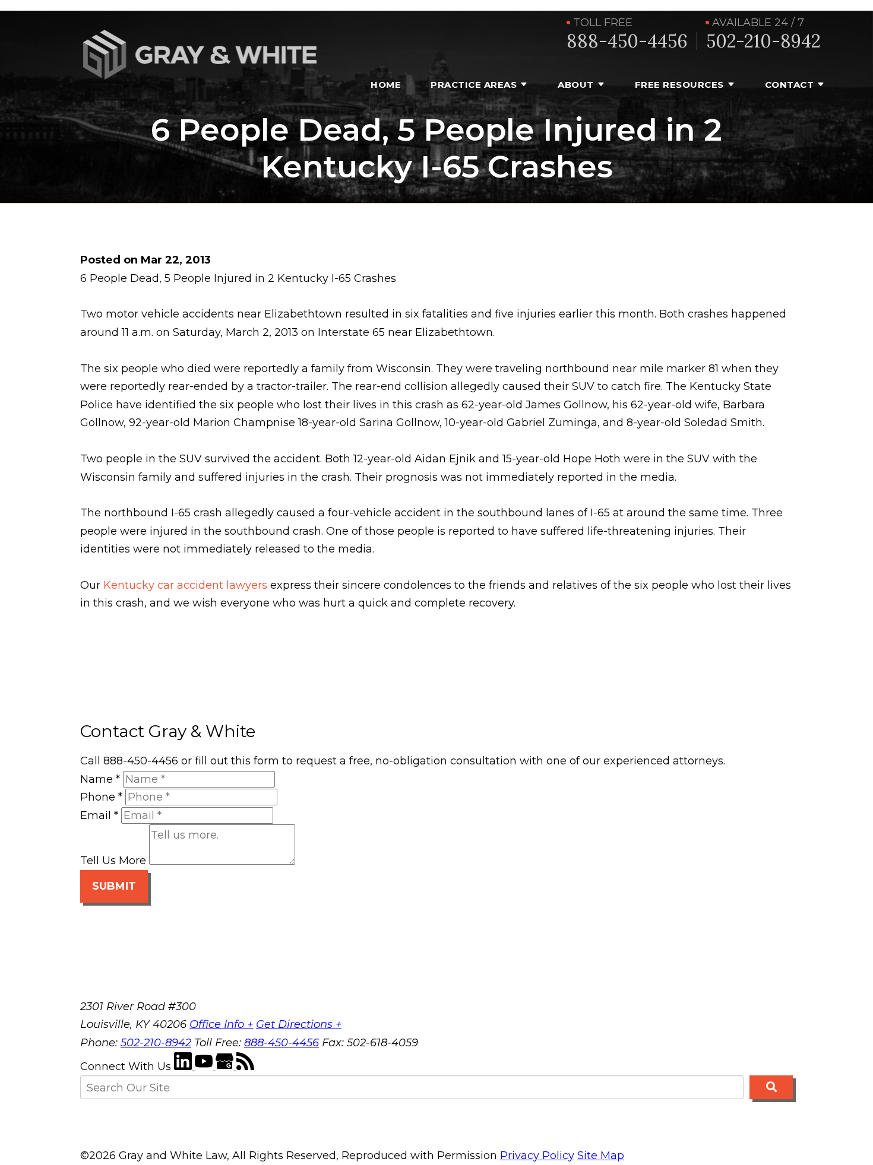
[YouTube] (205, 1066)
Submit (114, 886)
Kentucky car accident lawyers (185, 585)
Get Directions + (298, 1024)
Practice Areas (474, 84)
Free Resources (679, 84)
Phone (101, 797)
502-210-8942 (763, 41)
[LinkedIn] (184, 1066)
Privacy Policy (537, 1155)
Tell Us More (113, 861)
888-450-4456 (627, 41)
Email (99, 815)
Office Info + (221, 1024)
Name (100, 779)
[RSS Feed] (245, 1066)
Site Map (600, 1155)
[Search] (771, 1087)
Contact (789, 84)
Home (386, 84)
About (576, 84)
